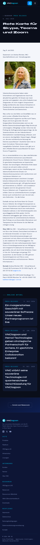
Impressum (5, 512)
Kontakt (4, 530)
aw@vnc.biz (17, 271)
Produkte (5, 440)
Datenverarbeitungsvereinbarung (13, 525)
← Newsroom (7, 16)
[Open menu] (35, 3)
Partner (4, 472)
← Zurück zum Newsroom (20, 405)
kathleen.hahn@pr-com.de (12, 280)
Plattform (5, 445)
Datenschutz (6, 517)
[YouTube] (10, 432)
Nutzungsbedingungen (9, 521)
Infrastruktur (6, 453)
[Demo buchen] (29, 3)
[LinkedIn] (3, 432)
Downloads (6, 503)
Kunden (4, 467)
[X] (7, 432)
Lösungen (5, 458)
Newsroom (5, 490)
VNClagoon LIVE (7, 485)
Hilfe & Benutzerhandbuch (10, 498)
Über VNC (5, 476)
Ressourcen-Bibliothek (9, 494)
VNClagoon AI (6, 449)
